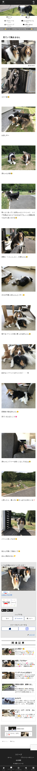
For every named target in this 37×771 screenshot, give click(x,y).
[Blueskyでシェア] (23, 582)
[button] (29, 618)
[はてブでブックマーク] (14, 587)
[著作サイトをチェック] (10, 629)
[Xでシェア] (6, 582)
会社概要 (18, 760)
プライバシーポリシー (27, 757)
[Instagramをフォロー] (27, 629)
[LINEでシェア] (31, 587)
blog (5, 610)
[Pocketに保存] (23, 587)
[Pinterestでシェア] (10, 593)
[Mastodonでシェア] (14, 582)
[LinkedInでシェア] (18, 593)
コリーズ (18, 2)
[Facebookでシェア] (6, 587)
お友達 (10, 610)
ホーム (10, 757)
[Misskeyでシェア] (31, 582)
